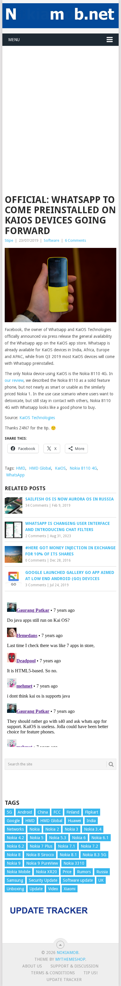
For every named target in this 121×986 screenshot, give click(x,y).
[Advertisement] (60, 106)
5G (9, 812)
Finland (72, 812)
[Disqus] (60, 673)
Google (13, 820)
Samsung (15, 880)
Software (51, 240)
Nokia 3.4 (92, 829)
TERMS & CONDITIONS (53, 972)
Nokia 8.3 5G (94, 854)
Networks (15, 829)
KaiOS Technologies (37, 417)
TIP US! (90, 972)
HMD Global (40, 468)
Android (25, 812)
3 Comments (35, 585)
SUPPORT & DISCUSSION (74, 966)
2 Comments (35, 536)
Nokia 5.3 (57, 837)
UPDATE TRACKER (64, 979)
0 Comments (35, 560)
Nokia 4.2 (15, 837)
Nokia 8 (14, 854)
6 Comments (75, 240)
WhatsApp (15, 475)
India (91, 820)
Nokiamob (67, 952)
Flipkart (91, 812)
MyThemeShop (70, 959)
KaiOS (60, 468)
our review (14, 380)
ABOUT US (32, 966)
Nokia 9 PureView (42, 863)
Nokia (34, 829)
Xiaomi (69, 888)
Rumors (84, 871)
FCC (57, 812)
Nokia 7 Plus (41, 846)
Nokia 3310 (73, 863)
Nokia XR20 (46, 871)
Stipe (9, 240)
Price (67, 871)
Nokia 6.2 (15, 846)
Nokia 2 (52, 829)
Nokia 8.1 (68, 854)
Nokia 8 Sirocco (40, 854)
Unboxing (15, 888)
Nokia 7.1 (66, 846)
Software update (78, 880)
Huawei (74, 820)
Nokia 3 (71, 829)
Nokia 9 (14, 863)
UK (101, 880)
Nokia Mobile (18, 871)
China (43, 812)
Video (53, 888)
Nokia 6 (79, 837)
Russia (102, 871)
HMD (20, 468)
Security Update (43, 880)
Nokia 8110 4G (83, 468)
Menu (14, 39)
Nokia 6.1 (100, 837)
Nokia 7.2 (89, 846)
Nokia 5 (36, 837)
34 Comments (36, 505)
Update (36, 888)
